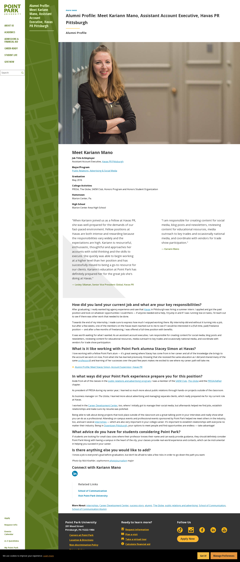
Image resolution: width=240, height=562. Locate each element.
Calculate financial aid (137, 544)
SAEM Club (181, 381)
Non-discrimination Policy (83, 544)
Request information (137, 529)
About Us (9, 25)
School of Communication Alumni (89, 509)
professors (84, 360)
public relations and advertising (181, 505)
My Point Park (11, 547)
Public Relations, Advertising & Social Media (94, 170)
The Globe (158, 505)
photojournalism (118, 460)
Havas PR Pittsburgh (112, 161)
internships (101, 421)
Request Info (10, 524)
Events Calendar (8, 533)
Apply (7, 518)
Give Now (9, 61)
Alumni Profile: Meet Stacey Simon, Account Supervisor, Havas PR (108, 367)
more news (71, 10)
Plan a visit (131, 534)
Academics (9, 32)
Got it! (203, 555)
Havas (147, 309)
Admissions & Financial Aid (11, 40)
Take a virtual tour (136, 539)
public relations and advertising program (129, 381)
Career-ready (11, 48)
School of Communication (212, 505)
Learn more (48, 555)
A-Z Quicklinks (11, 541)
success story (137, 505)
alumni (148, 505)
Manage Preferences (223, 555)
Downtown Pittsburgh (115, 425)
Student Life (10, 55)
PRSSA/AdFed (214, 381)
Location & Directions (81, 540)
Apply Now (187, 538)
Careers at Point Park (81, 535)
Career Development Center (103, 405)
